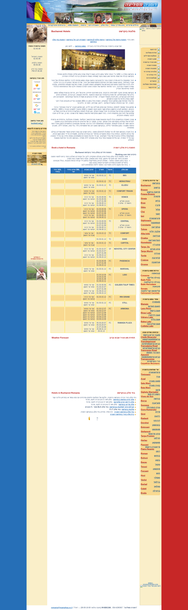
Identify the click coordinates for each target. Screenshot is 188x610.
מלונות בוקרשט (128, 409)
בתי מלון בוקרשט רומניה (124, 412)
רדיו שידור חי (151, 75)
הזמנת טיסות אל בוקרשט (116, 40)
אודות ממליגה (151, 53)
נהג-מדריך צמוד (117, 25)
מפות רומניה (151, 65)
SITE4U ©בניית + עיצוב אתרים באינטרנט (150, 583)
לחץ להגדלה (36, 164)
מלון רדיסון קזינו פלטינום (124, 402)
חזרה (93, 418)
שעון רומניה (152, 59)
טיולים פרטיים (132, 25)
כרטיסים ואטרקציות (57, 25)
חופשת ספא (73, 25)
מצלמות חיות (151, 78)
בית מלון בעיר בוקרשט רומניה (122, 414)
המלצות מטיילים (150, 56)
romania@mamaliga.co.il (62, 608)
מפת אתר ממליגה (149, 84)
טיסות (83, 25)
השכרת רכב (93, 25)
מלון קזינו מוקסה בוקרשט (123, 400)
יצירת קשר (152, 87)
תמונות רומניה (150, 68)
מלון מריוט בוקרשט (126, 404)
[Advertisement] (37, 212)
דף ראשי (153, 50)
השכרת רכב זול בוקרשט (76, 40)
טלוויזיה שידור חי (150, 72)
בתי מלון (104, 25)
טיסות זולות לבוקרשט (95, 40)
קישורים (153, 81)
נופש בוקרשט (80, 46)
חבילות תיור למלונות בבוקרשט (122, 407)
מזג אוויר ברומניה (149, 62)
